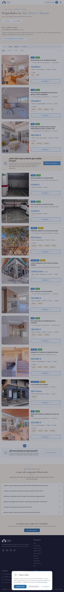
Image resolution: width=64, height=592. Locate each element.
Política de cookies (42, 582)
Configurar (46, 586)
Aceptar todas (20, 586)
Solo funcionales (33, 586)
